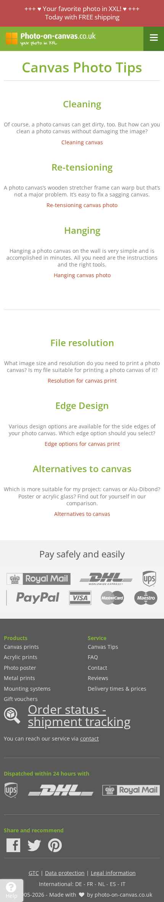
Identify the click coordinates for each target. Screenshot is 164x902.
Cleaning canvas (82, 142)
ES (113, 884)
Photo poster (20, 667)
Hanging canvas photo (82, 275)
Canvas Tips (103, 646)
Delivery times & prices (117, 688)
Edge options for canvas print (82, 443)
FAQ (93, 657)
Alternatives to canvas (82, 513)
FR (90, 884)
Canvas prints (21, 646)
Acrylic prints (20, 657)
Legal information (113, 872)
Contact (97, 667)
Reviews (98, 678)
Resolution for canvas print (82, 380)
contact (89, 738)
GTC (34, 872)
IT (123, 884)
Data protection (65, 872)
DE (78, 884)
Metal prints (19, 678)
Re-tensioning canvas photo (82, 205)
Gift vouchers (21, 698)
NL (101, 884)
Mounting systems (27, 688)
